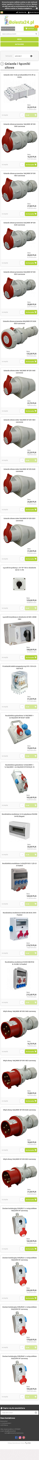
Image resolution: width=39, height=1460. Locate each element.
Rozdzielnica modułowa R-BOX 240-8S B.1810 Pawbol (19, 914)
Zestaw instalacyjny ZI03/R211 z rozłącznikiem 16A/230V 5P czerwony (19, 1209)
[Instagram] (20, 1437)
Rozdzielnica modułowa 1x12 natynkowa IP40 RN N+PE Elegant (19, 815)
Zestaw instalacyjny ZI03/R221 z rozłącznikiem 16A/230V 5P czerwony (19, 1259)
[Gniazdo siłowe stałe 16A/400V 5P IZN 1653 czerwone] (19, 436)
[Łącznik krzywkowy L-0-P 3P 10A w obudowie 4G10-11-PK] (19, 584)
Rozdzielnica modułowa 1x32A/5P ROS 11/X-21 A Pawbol (19, 864)
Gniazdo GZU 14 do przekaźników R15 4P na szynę (19, 76)
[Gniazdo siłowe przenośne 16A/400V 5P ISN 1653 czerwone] (19, 190)
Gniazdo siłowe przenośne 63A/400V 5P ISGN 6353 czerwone (19, 322)
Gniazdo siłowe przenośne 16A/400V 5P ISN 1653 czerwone (19, 174)
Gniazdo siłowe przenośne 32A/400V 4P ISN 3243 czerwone (19, 224)
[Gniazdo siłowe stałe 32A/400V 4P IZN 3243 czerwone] (19, 486)
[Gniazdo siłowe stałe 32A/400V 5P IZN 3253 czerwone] (19, 535)
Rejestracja (34, 12)
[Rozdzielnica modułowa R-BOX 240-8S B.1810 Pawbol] (19, 929)
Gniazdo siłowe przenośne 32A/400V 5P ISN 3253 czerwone (19, 273)
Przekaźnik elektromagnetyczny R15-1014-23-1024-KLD (19, 667)
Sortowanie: (9, 56)
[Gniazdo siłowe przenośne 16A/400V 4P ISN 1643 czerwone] (19, 141)
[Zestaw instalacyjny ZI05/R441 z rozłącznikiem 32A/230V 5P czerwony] (19, 1323)
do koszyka (30, 164)
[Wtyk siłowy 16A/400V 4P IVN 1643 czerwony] (19, 1028)
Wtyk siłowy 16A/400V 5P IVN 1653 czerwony (19, 1060)
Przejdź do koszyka (8, 28)
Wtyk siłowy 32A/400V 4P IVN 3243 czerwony (19, 1110)
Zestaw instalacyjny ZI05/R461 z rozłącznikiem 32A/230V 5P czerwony (19, 1357)
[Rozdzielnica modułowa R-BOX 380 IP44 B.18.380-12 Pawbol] (19, 978)
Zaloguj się (22, 12)
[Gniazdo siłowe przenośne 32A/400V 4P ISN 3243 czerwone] (19, 239)
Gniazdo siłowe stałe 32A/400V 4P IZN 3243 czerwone (19, 470)
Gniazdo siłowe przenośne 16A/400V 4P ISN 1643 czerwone (19, 125)
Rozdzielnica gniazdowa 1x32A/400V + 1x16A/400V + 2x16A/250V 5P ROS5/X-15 (19, 766)
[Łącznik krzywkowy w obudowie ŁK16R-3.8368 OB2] (19, 633)
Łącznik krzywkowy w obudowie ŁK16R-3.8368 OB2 (19, 618)
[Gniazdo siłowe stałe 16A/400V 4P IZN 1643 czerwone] (19, 387)
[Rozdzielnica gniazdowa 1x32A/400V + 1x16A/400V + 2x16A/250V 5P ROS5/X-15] (19, 781)
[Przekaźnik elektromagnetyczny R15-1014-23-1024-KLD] (19, 683)
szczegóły (5, 115)
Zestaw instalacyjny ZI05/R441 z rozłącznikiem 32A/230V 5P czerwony (19, 1308)
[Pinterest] (23, 1437)
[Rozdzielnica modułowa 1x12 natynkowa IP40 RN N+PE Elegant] (19, 831)
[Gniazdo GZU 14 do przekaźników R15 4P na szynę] (19, 91)
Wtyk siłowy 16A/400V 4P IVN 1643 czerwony (19, 1011)
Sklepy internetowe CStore (16, 1443)
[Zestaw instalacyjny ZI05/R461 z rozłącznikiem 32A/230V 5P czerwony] (19, 1373)
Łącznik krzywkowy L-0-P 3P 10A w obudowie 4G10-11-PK (19, 569)
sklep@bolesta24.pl (10, 1431)
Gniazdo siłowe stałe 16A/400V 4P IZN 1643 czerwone (19, 372)
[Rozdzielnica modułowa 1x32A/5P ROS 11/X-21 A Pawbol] (19, 880)
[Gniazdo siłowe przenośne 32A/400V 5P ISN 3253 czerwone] (19, 288)
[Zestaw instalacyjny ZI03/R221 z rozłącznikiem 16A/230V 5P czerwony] (19, 1274)
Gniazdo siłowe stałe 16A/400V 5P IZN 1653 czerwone (19, 421)
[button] (23, 56)
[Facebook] (16, 1437)
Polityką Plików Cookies (22, 4)
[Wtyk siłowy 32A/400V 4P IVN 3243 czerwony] (19, 1126)
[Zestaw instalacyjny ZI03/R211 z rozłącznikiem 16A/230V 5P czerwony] (19, 1225)
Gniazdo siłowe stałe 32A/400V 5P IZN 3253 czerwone (19, 519)
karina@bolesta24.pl (10, 1433)
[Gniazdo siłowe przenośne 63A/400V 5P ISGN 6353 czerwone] (19, 338)
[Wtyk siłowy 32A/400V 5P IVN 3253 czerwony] (19, 1176)
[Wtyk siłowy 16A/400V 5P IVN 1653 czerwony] (19, 1077)
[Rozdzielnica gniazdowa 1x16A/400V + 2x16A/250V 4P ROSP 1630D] (19, 732)
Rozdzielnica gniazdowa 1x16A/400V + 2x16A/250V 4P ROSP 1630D (19, 717)
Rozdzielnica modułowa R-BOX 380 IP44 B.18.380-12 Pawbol (19, 963)
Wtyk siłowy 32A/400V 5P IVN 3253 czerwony (19, 1159)
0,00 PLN (31, 28)
